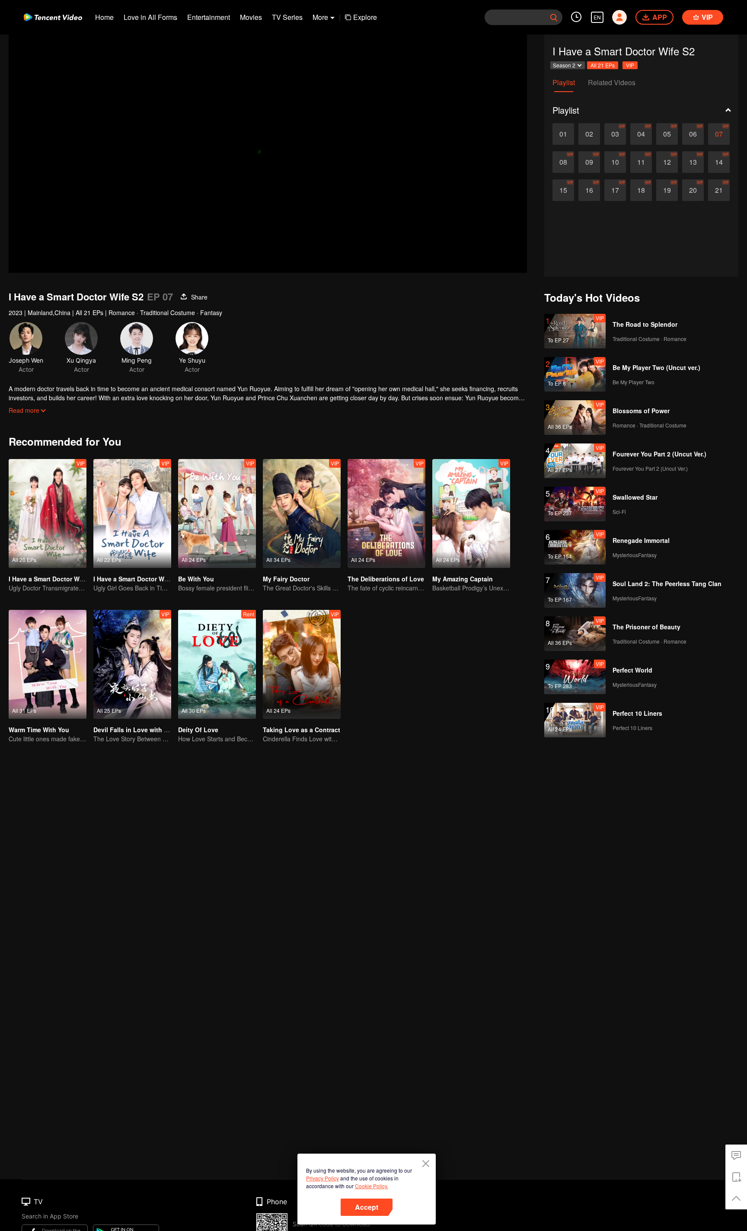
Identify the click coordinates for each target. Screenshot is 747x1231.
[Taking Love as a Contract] (302, 664)
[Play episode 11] (641, 162)
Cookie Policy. (371, 1186)
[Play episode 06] (693, 134)
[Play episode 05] (667, 134)
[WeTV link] (53, 17)
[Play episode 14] (719, 162)
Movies (251, 17)
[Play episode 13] (693, 162)
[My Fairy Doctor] (302, 513)
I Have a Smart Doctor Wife (132, 578)
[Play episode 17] (615, 190)
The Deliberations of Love (386, 578)
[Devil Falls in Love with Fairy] (132, 664)
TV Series (287, 17)
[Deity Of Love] (217, 664)
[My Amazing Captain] (471, 513)
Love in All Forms (150, 17)
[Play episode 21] (719, 190)
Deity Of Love (198, 729)
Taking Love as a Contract (301, 729)
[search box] (554, 17)
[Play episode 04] (641, 134)
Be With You (196, 578)
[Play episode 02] (589, 134)
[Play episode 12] (667, 162)
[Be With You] (217, 513)
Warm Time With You (39, 729)
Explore (365, 17)
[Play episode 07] (719, 134)
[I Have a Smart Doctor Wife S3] (47, 513)
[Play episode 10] (615, 162)
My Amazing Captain (462, 578)
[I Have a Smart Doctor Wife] (132, 513)
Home (104, 17)
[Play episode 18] (641, 190)
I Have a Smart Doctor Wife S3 (52, 578)
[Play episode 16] (589, 190)
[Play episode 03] (615, 134)
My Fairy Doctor (286, 578)
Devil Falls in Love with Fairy (136, 729)
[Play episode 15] (563, 190)
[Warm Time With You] (47, 664)
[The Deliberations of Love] (386, 513)
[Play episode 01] (563, 134)
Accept (366, 1207)
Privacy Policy (322, 1178)
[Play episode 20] (693, 190)
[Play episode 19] (667, 190)
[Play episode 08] (563, 162)
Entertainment (208, 17)
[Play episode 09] (589, 162)
